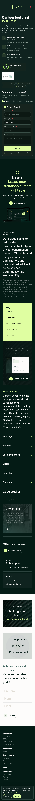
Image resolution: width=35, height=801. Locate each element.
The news (6, 758)
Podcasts (6, 761)
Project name (8, 111)
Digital (6, 464)
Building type (8, 119)
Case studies (7, 763)
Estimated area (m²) (10, 127)
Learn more (13, 792)
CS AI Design (7, 741)
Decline (7, 796)
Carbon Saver (7, 771)
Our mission (7, 774)
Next (17, 148)
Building (5, 751)
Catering (7, 482)
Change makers (8, 755)
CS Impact (6, 736)
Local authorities (11, 455)
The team (6, 777)
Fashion (7, 446)
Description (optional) (10, 135)
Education (8, 473)
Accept (17, 796)
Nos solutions (7, 733)
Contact (5, 780)
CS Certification (8, 744)
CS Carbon (6, 739)
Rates (5, 767)
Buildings (7, 437)
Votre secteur (8, 748)
